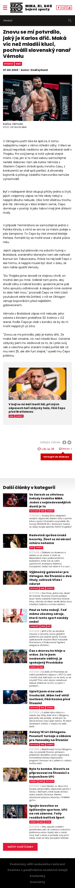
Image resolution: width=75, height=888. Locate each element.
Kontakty (37, 882)
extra (47, 822)
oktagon (34, 511)
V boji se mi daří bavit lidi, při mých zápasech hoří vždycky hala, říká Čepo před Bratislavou (37, 408)
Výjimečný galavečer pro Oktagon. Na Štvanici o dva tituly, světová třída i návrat (50, 578)
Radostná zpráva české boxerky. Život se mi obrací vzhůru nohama (50, 539)
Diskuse (67, 449)
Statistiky (37, 876)
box (31, 547)
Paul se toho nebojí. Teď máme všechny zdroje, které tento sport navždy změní (48, 616)
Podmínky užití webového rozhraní (37, 864)
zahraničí (34, 626)
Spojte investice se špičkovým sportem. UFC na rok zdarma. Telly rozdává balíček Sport (48, 812)
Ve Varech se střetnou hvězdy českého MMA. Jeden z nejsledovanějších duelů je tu (50, 500)
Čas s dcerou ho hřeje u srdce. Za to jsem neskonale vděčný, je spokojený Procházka (47, 657)
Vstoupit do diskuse (56, 456)
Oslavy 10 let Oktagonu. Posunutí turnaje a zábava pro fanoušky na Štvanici (50, 736)
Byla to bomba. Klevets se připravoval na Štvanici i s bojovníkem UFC (49, 773)
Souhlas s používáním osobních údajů (37, 870)
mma (18, 63)
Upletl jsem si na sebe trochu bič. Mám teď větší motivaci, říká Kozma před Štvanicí (49, 697)
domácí (8, 63)
